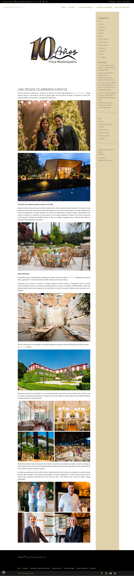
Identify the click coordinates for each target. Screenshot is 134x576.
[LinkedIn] (46, 1)
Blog (99, 118)
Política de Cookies (103, 133)
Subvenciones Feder (104, 136)
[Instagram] (40, 1)
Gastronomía (102, 48)
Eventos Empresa (103, 39)
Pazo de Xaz (23, 347)
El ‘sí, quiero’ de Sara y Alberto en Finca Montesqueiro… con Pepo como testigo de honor (107, 85)
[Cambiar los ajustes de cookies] (3, 572)
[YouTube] (43, 1)
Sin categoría (102, 57)
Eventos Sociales (103, 45)
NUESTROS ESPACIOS (122, 7)
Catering (100, 24)
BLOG (119, 1)
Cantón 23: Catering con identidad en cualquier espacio (105, 105)
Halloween (101, 51)
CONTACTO (112, 1)
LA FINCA (71, 7)
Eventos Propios (103, 42)
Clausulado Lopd (103, 130)
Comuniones (102, 27)
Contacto (101, 121)
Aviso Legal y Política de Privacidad (40, 568)
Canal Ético (101, 139)
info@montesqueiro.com (105, 160)
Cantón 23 (71, 277)
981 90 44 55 (102, 158)
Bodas (100, 21)
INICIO (64, 7)
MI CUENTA (126, 1)
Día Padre (101, 33)
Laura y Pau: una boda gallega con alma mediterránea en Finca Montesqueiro (107, 95)
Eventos (100, 36)
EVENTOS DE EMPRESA (104, 7)
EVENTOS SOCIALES (85, 7)
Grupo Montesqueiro (79, 93)
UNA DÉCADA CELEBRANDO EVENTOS (42, 89)
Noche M (101, 54)
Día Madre (101, 30)
